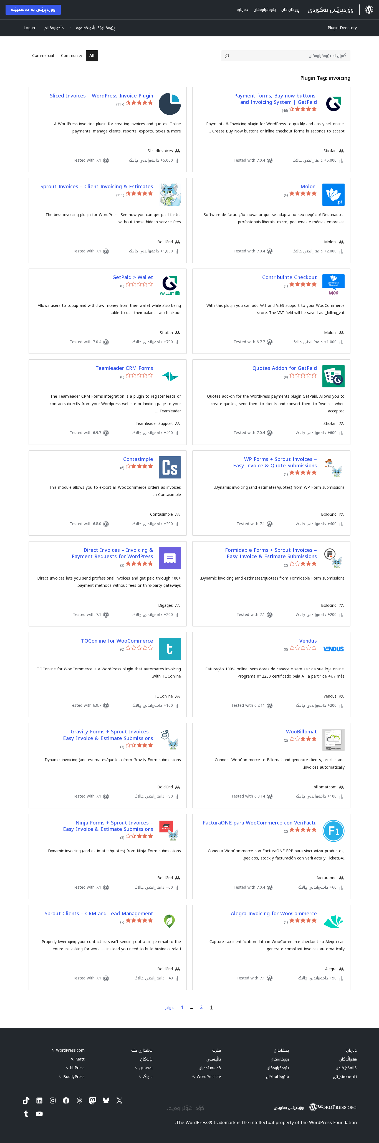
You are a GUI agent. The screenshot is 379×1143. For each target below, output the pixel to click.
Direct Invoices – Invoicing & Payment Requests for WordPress (112, 553)
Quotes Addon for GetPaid (284, 368)
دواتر (169, 1007)
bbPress (75, 1068)
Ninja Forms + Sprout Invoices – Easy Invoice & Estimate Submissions (108, 826)
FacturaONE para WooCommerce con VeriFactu (260, 823)
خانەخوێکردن (346, 1068)
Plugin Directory (342, 28)
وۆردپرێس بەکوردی (289, 1107)
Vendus (308, 641)
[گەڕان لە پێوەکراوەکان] (227, 55)
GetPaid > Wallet (132, 277)
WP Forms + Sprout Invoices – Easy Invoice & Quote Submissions (275, 462)
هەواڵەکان (348, 1059)
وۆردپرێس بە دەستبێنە (33, 9)
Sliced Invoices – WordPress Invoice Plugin (101, 96)
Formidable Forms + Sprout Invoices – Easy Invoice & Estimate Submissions (271, 553)
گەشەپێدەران (210, 1068)
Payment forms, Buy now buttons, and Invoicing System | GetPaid (275, 99)
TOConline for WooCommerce (117, 641)
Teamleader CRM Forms (124, 368)
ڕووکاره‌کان (280, 1059)
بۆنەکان (146, 1059)
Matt (78, 1059)
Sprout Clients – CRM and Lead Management (99, 914)
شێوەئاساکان (277, 1077)
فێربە (216, 1050)
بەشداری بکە (142, 1050)
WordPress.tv (206, 1077)
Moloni (308, 187)
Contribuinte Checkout (289, 277)
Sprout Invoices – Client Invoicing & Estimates (97, 187)
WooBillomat (301, 732)
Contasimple (138, 459)
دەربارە (351, 1050)
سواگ (145, 1077)
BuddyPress (72, 1077)
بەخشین (144, 1068)
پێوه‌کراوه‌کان (278, 1068)
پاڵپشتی (213, 1059)
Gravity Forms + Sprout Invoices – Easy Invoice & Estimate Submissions (108, 735)
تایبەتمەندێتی (345, 1077)
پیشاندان (281, 1050)
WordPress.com (68, 1050)
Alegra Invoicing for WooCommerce (274, 914)
